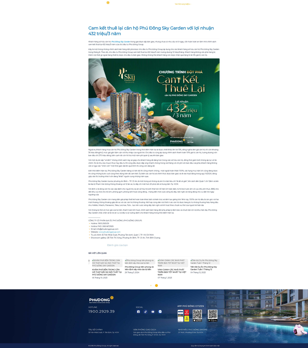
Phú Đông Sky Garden (120, 42)
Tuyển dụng (199, 4)
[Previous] (84, 271)
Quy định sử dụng (197, 346)
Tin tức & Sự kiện (182, 4)
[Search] (219, 4)
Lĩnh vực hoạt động (153, 4)
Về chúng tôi (134, 4)
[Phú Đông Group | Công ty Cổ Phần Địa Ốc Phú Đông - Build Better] (99, 4)
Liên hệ (211, 4)
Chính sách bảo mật (212, 346)
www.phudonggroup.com (109, 232)
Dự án (167, 4)
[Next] (224, 271)
